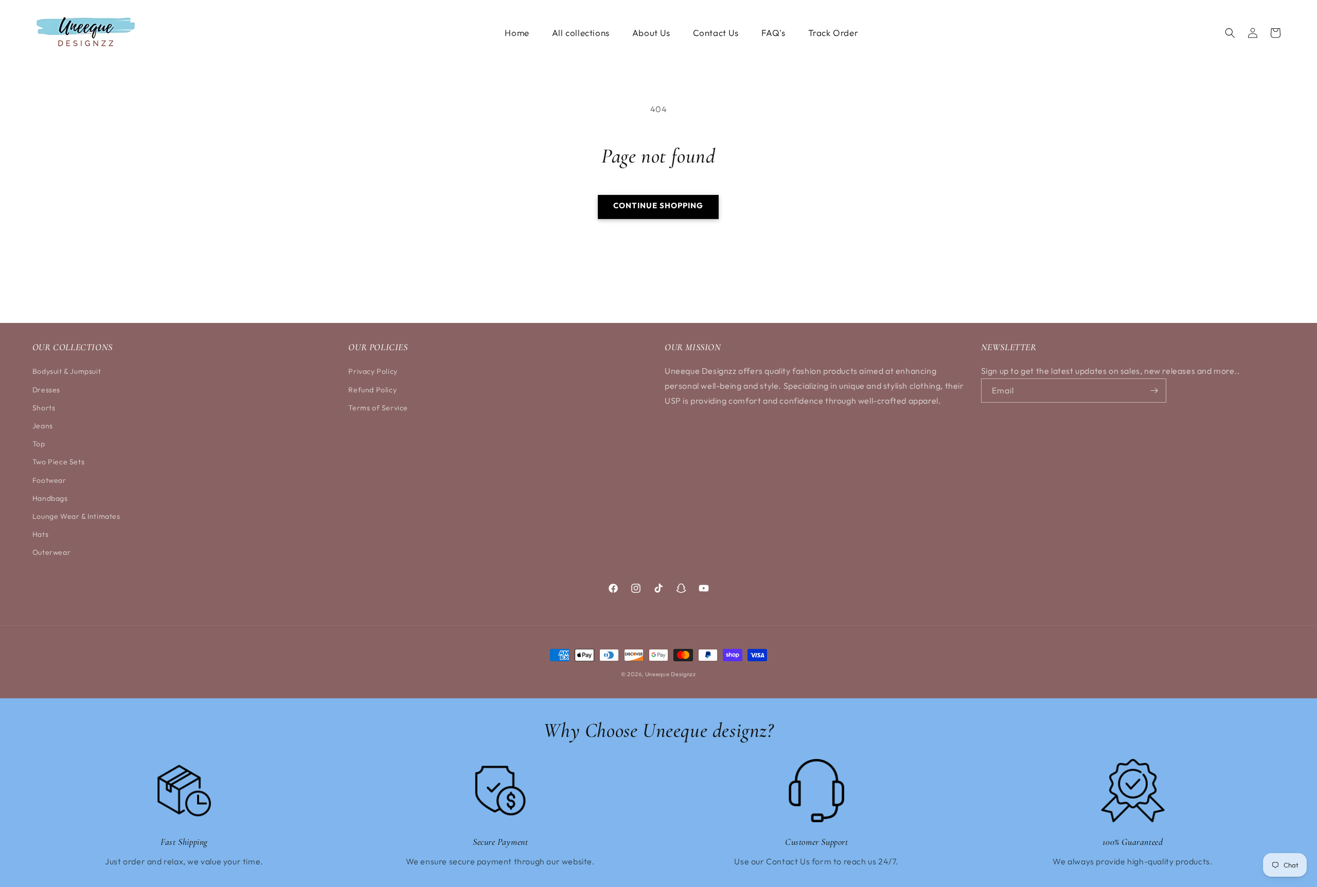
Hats (40, 534)
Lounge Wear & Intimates (76, 516)
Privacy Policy (372, 371)
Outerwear (51, 552)
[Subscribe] (1154, 390)
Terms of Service (378, 407)
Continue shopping (658, 205)
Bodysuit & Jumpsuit (66, 371)
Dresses (46, 389)
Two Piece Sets (58, 461)
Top (38, 443)
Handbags (50, 498)
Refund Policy (372, 389)
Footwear (49, 480)
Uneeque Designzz (670, 674)
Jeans (42, 425)
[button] (1230, 33)
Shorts (44, 407)
